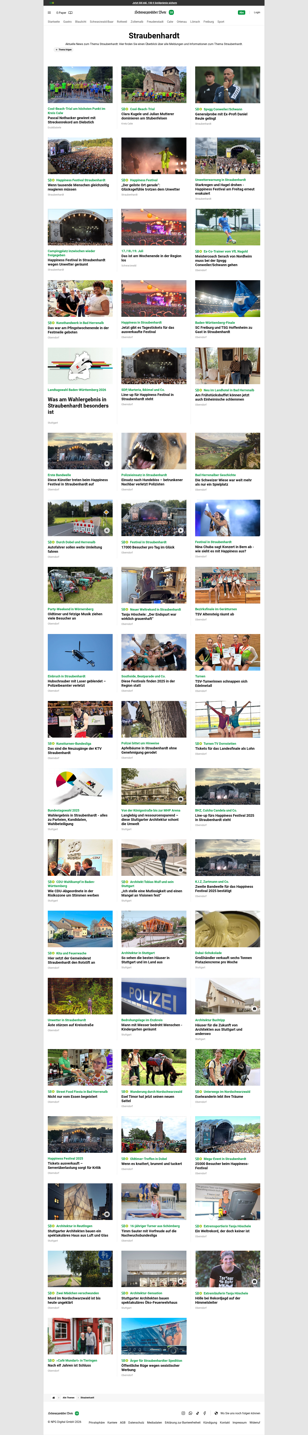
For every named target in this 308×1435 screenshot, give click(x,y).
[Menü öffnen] (49, 12)
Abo (241, 12)
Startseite (54, 21)
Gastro (67, 21)
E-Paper (61, 12)
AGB (122, 1422)
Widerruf (255, 1422)
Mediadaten (154, 1422)
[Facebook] (205, 1413)
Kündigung (210, 1422)
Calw (170, 21)
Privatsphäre (97, 1422)
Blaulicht (80, 21)
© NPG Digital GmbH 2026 (64, 1422)
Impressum (240, 1422)
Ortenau (182, 21)
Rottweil (122, 21)
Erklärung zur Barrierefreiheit (183, 1422)
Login (257, 12)
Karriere (112, 1422)
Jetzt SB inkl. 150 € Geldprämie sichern (154, 2)
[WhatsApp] (190, 1413)
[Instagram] (183, 1413)
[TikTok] (198, 1413)
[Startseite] (54, 1397)
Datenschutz (136, 1422)
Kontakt (225, 1422)
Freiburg (209, 21)
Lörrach (195, 21)
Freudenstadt (155, 21)
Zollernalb (137, 21)
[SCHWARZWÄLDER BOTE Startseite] (154, 12)
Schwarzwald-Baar (101, 21)
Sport (220, 21)
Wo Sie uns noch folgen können (240, 1413)
